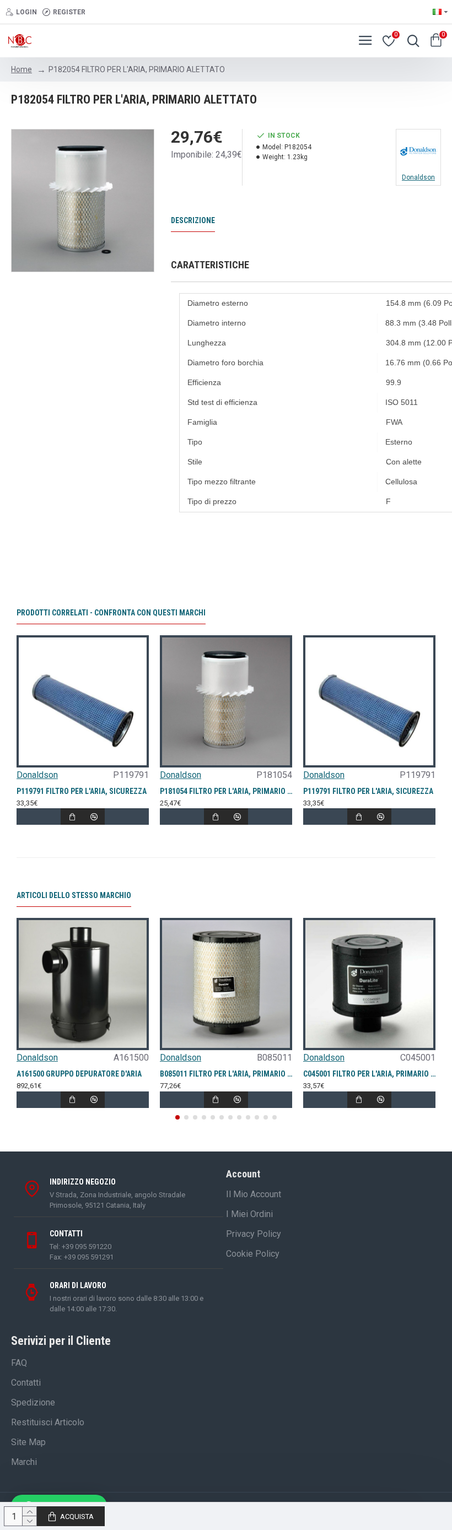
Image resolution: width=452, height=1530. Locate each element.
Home (21, 69)
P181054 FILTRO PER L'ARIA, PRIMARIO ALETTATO (226, 791)
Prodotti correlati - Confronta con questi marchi (111, 612)
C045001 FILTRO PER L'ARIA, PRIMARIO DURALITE (369, 1073)
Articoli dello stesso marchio (74, 895)
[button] (177, 1117)
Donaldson (37, 775)
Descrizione (193, 220)
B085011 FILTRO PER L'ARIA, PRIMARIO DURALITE (226, 1073)
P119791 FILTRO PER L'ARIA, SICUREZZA (82, 791)
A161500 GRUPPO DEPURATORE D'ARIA (79, 1073)
